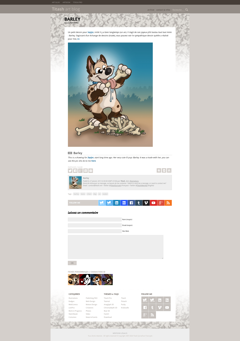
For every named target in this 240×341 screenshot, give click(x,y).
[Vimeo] (146, 203)
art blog (66, 9)
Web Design (90, 301)
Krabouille (107, 279)
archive (151, 9)
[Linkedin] (85, 170)
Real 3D (107, 311)
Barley (72, 19)
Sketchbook (73, 314)
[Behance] (124, 203)
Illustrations (71, 22)
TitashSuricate (116, 185)
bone (83, 194)
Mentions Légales (120, 333)
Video (88, 314)
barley (76, 194)
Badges (71, 301)
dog (94, 194)
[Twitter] (70, 170)
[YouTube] (153, 203)
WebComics (73, 304)
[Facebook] (75, 170)
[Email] (90, 170)
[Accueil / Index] (159, 170)
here (93, 160)
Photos (88, 311)
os (99, 194)
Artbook (66, 2)
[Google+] (80, 170)
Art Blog (56, 2)
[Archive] (164, 170)
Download (108, 317)
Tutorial (107, 301)
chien (89, 194)
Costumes (72, 317)
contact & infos (163, 9)
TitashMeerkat (142, 185)
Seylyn (91, 32)
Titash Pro (77, 2)
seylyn (105, 194)
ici (78, 39)
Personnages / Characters (86, 272)
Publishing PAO (91, 298)
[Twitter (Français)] (109, 203)
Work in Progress (75, 311)
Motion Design (91, 304)
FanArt (106, 314)
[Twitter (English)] (102, 203)
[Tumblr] (138, 203)
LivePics (72, 308)
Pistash (84, 279)
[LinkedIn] (116, 203)
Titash (73, 279)
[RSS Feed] (168, 203)
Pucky (96, 279)
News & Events (91, 317)
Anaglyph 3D (109, 304)
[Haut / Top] (169, 170)
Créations (89, 308)
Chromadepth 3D (110, 308)
